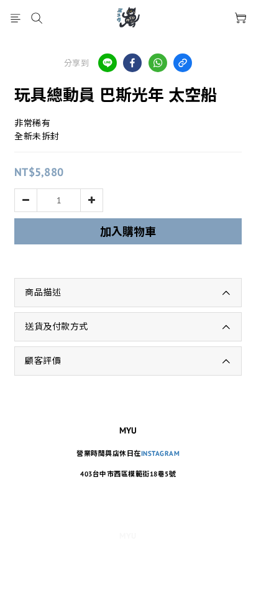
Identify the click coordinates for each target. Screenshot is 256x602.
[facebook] (132, 62)
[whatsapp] (158, 62)
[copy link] (182, 62)
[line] (107, 62)
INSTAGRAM (160, 453)
